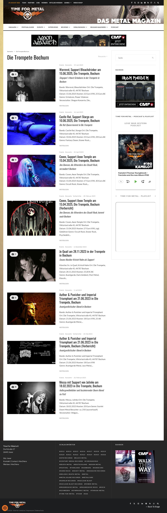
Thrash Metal (98, 490)
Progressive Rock (89, 487)
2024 (90, 454)
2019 (104, 451)
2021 (69, 454)
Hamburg (87, 467)
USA (86, 494)
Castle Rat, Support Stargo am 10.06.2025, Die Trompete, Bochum (79, 118)
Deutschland (81, 464)
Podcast (114, 27)
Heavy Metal (79, 471)
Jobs (38, 3)
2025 (97, 454)
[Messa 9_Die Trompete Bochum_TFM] (31, 398)
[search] (153, 58)
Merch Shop (78, 3)
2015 (76, 451)
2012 (62, 451)
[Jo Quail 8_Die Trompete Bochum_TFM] (31, 265)
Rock (102, 487)
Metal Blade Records (70, 477)
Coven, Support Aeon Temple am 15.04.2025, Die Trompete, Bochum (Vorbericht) (79, 204)
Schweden (65, 490)
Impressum (30, 510)
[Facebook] (131, 3)
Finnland (75, 467)
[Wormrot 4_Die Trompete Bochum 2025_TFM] (31, 85)
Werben (44, 3)
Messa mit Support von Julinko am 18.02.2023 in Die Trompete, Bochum (80, 384)
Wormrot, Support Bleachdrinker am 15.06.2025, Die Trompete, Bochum (80, 71)
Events (40, 27)
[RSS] (148, 3)
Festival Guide (28, 27)
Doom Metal (95, 464)
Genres (67, 3)
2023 (83, 454)
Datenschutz (39, 510)
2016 (83, 451)
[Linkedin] (141, 3)
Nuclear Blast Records (71, 484)
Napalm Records (68, 480)
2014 (69, 451)
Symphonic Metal (81, 490)
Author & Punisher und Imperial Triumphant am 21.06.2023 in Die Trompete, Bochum (78, 298)
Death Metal (66, 464)
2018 (97, 451)
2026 (104, 454)
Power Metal (91, 484)
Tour (79, 494)
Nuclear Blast (85, 480)
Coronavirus (92, 461)
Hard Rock (65, 471)
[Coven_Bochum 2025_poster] (31, 218)
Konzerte (68, 65)
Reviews (64, 27)
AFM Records (66, 458)
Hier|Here (23, 461)
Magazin (12, 27)
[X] (135, 3)
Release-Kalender (98, 27)
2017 (90, 451)
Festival (64, 467)
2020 (62, 454)
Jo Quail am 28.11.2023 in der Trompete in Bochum (82, 253)
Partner (31, 3)
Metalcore (88, 477)
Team (24, 3)
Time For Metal (67, 494)
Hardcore (98, 467)
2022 (76, 454)
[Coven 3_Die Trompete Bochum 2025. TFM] (31, 171)
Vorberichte (77, 196)
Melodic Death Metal (70, 474)
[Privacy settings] (5, 508)
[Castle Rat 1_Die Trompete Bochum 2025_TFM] (31, 129)
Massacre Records (96, 471)
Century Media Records (71, 461)
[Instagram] (138, 3)
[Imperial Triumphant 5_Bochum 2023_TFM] (31, 309)
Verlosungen (79, 27)
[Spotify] (145, 3)
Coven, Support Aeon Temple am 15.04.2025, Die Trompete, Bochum (79, 158)
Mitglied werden (55, 3)
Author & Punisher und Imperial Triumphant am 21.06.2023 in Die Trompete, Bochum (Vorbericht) (78, 342)
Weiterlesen (64, 106)
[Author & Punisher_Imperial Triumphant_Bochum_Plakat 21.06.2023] (31, 352)
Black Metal (81, 458)
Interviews (53, 27)
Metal (85, 474)
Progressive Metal (69, 487)
